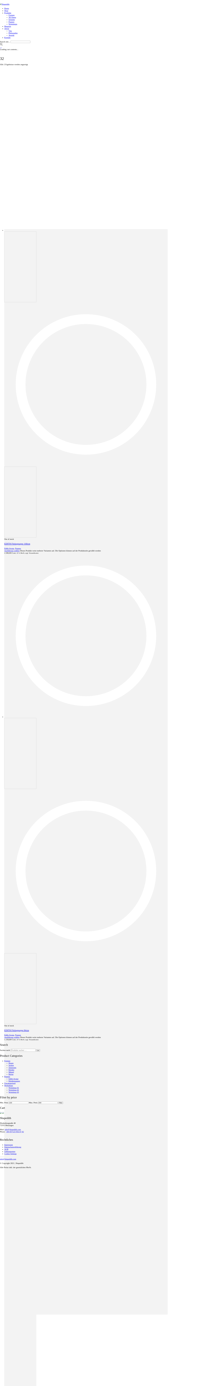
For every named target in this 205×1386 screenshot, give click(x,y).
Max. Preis (33, 1103)
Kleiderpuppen (14, 1081)
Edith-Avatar (9, 548)
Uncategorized (9, 1083)
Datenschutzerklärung (12, 1147)
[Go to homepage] (4, 4)
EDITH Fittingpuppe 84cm (16, 1030)
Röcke (11, 1074)
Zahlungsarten (9, 1151)
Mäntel (11, 1072)
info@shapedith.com (13, 1129)
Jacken (11, 1065)
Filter (60, 1103)
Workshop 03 (14, 1092)
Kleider (11, 1070)
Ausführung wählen (12, 551)
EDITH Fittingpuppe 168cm (17, 544)
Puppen (18, 548)
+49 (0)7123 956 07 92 (15, 1132)
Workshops (8, 1085)
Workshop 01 (14, 1088)
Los (38, 1050)
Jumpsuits (12, 1068)
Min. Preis (4, 1103)
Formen (7, 1061)
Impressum (8, 1145)
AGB (6, 1149)
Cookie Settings (10, 1154)
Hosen (11, 1063)
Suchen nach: (5, 1050)
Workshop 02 (14, 1090)
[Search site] (1, 45)
